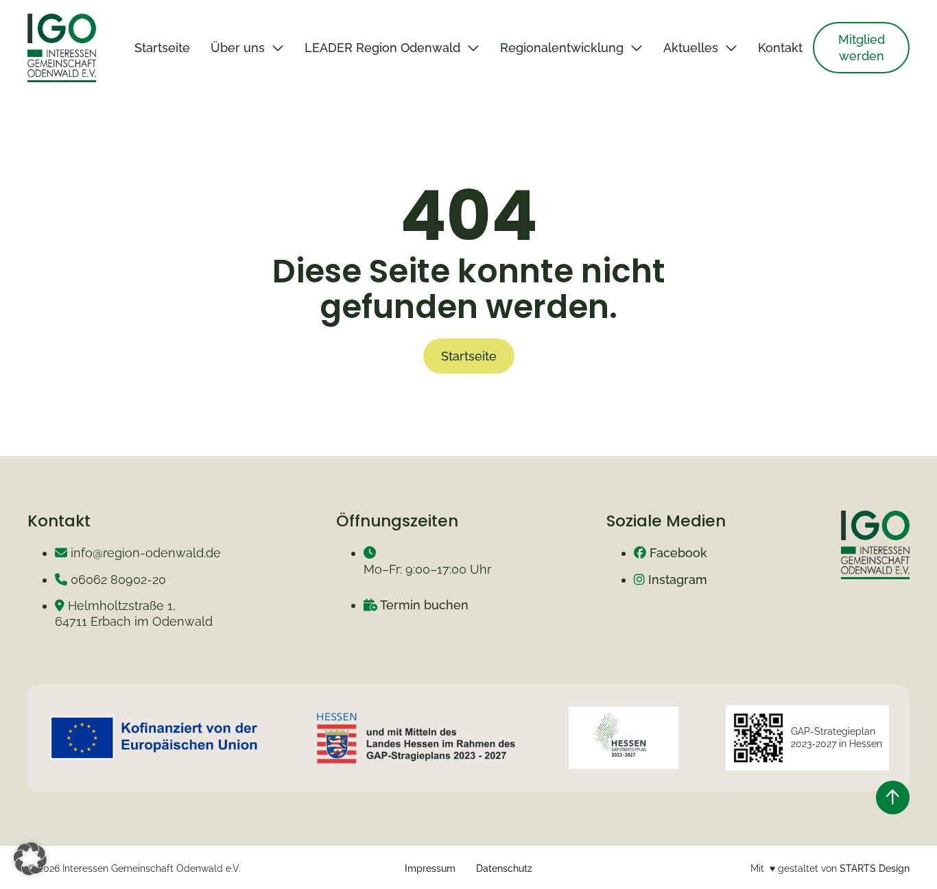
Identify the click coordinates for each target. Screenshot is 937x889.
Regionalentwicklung (562, 47)
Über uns (238, 47)
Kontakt (780, 47)
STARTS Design (875, 868)
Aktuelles (690, 47)
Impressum (430, 868)
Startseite (162, 47)
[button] (30, 859)
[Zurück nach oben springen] (893, 797)
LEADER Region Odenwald (382, 47)
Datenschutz (504, 868)
